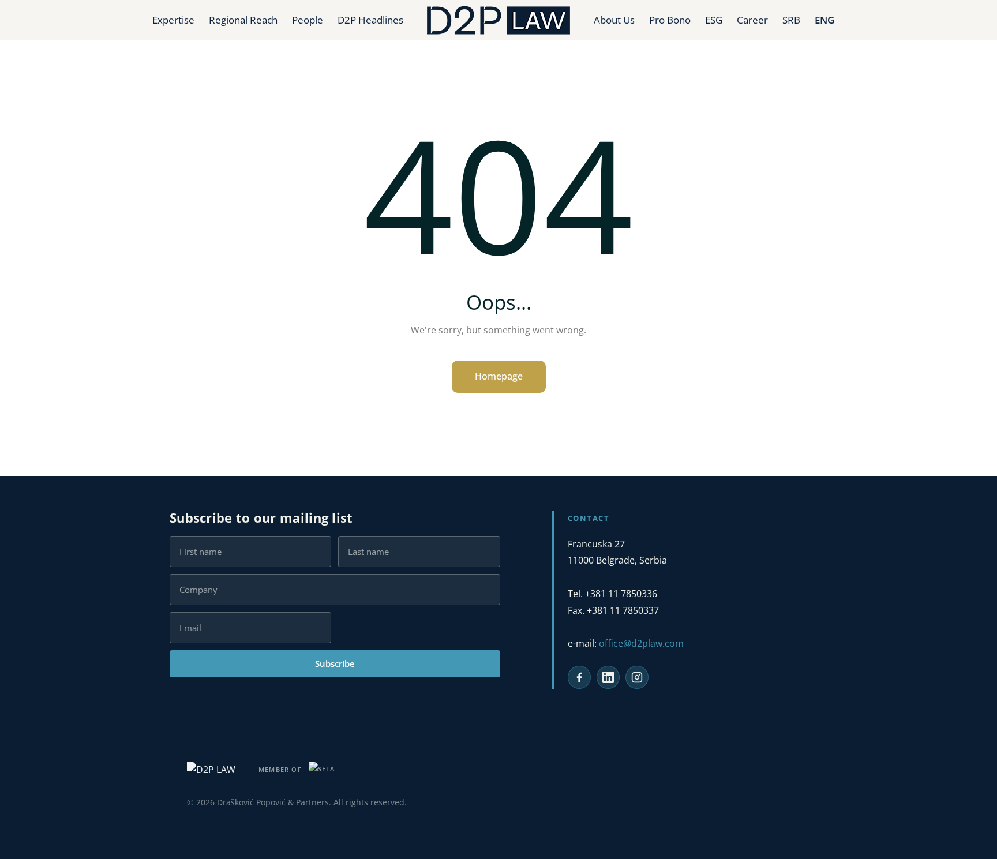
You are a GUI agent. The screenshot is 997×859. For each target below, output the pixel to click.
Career (752, 20)
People (307, 20)
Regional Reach (243, 20)
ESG (713, 20)
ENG (824, 20)
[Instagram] (637, 677)
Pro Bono (670, 20)
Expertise (173, 20)
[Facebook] (579, 677)
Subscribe (335, 663)
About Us (614, 20)
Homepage (499, 376)
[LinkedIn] (608, 677)
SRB (791, 20)
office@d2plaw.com (641, 643)
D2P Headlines (370, 20)
